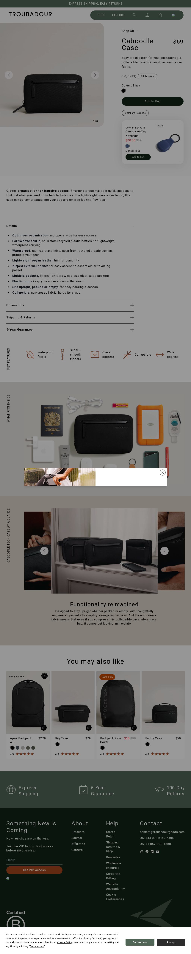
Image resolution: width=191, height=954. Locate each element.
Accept (171, 942)
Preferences (140, 942)
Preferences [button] (37, 946)
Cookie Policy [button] (64, 942)
